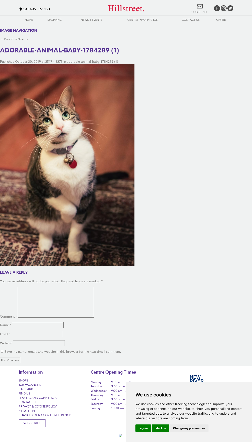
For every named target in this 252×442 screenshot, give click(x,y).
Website (6, 343)
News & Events (91, 19)
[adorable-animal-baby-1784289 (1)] (126, 165)
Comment (8, 316)
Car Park (26, 389)
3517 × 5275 (54, 61)
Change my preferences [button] (189, 428)
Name (5, 325)
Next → (23, 39)
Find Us (24, 393)
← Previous (8, 39)
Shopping (54, 19)
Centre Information (142, 19)
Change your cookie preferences (45, 415)
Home (29, 19)
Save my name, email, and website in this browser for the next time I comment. (63, 351)
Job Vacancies (30, 385)
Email (5, 334)
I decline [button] (160, 428)
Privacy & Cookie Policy (38, 406)
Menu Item (27, 411)
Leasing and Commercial (38, 398)
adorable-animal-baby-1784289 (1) (92, 61)
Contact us (191, 19)
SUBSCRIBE (200, 12)
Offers (221, 19)
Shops (23, 380)
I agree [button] (143, 428)
